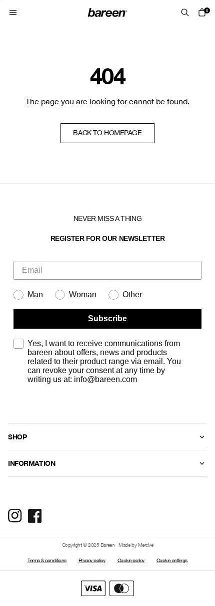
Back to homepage (107, 133)
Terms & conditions (47, 560)
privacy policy (164, 402)
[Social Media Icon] (15, 516)
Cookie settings (172, 560)
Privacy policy (92, 560)
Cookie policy (131, 560)
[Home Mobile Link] (108, 12)
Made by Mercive (135, 545)
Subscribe (107, 318)
